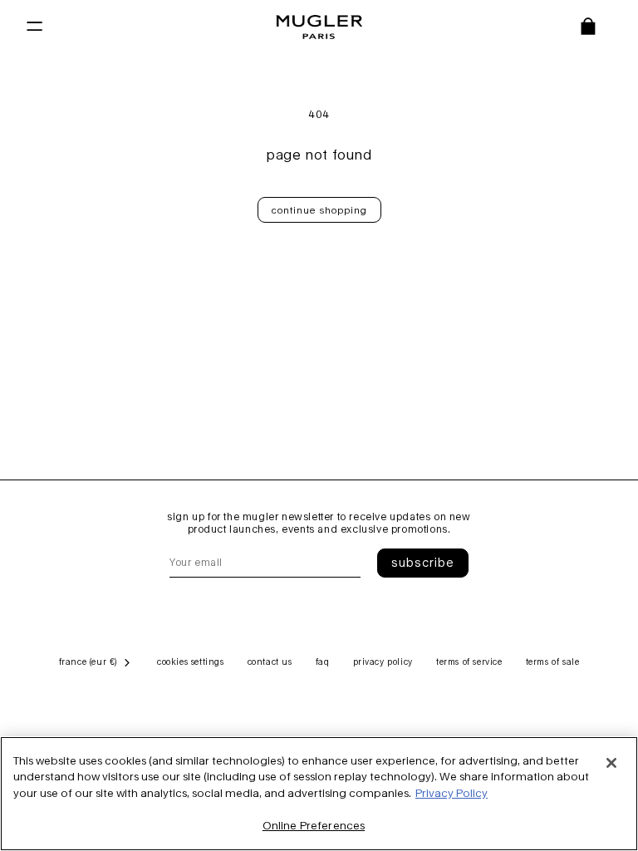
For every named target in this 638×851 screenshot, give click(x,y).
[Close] (611, 763)
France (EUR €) (88, 662)
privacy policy (383, 662)
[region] (319, 793)
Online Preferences (314, 825)
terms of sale (553, 662)
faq (323, 662)
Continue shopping (319, 209)
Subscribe (422, 562)
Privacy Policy (451, 792)
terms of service (469, 662)
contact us (270, 662)
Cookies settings (190, 662)
